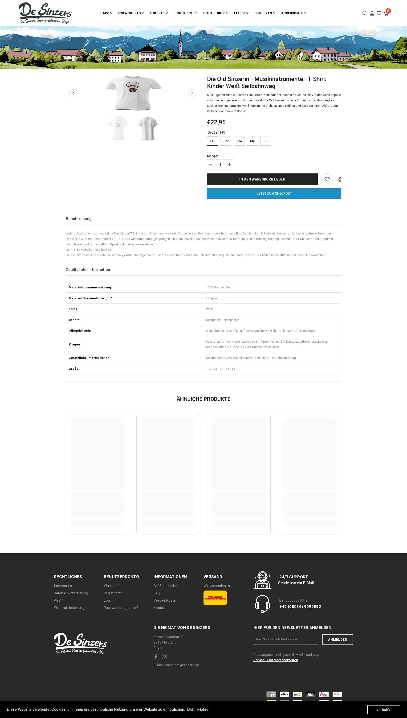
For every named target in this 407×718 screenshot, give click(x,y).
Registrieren (113, 593)
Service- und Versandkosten (275, 660)
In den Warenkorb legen (262, 179)
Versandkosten (166, 600)
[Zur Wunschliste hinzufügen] (327, 179)
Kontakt (160, 608)
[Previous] (73, 93)
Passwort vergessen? (121, 608)
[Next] (192, 93)
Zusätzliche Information (88, 269)
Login (108, 600)
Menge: (212, 156)
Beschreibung (79, 218)
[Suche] (364, 13)
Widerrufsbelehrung (69, 608)
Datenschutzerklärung (71, 593)
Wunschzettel (115, 586)
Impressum (63, 586)
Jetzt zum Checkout (274, 193)
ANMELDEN (337, 639)
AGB (57, 600)
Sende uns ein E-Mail (296, 583)
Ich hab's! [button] (384, 709)
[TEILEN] (337, 179)
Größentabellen (166, 586)
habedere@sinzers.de (176, 665)
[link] (97, 507)
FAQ (157, 593)
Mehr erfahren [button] (199, 709)
